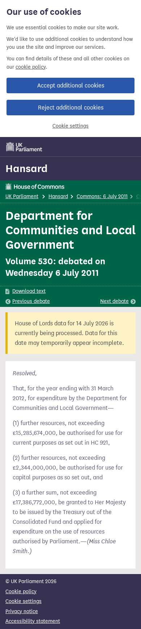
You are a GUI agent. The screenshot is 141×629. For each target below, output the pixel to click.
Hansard (26, 168)
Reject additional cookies (70, 107)
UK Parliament (21, 196)
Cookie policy (21, 592)
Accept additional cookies (70, 85)
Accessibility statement (32, 621)
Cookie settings (70, 126)
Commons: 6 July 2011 (102, 196)
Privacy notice (21, 611)
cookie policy (31, 67)
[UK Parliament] (24, 147)
